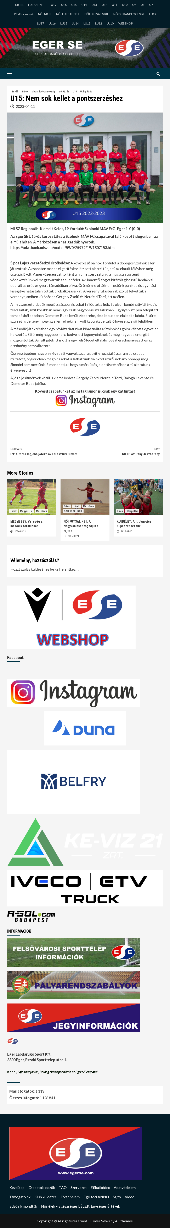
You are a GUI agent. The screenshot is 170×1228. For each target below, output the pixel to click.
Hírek (25, 91)
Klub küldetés (45, 1197)
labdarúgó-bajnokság (43, 91)
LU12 (98, 23)
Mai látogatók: (22, 1091)
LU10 (110, 23)
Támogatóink (19, 1197)
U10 (125, 4)
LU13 (87, 23)
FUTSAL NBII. (37, 4)
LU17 (40, 23)
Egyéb (15, 91)
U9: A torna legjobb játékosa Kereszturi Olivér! (43, 451)
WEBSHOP (125, 23)
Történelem (70, 1197)
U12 (104, 4)
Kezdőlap (16, 1187)
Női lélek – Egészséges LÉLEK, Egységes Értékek (80, 1206)
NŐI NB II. (44, 14)
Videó (129, 1197)
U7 (151, 4)
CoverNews (100, 1221)
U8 (142, 4)
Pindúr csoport (23, 14)
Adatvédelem (125, 1187)
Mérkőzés (63, 91)
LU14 (75, 23)
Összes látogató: (24, 1097)
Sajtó (117, 1197)
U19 (53, 4)
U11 (114, 4)
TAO (63, 1187)
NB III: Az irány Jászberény (141, 451)
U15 (74, 4)
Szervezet (78, 1187)
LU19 (152, 14)
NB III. (19, 4)
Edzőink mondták (23, 1206)
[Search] (158, 74)
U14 (84, 4)
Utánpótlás (86, 91)
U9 (134, 4)
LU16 (52, 23)
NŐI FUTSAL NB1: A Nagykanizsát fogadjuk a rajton (81, 526)
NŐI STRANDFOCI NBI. (128, 14)
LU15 (63, 23)
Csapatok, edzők (41, 1187)
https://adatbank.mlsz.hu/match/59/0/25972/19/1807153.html (62, 247)
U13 (94, 4)
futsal (67, 506)
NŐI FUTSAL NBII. (97, 14)
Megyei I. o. (26, 511)
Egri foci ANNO (96, 1197)
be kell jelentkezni (64, 569)
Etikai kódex (100, 1187)
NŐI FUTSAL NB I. (68, 14)
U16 (64, 4)
